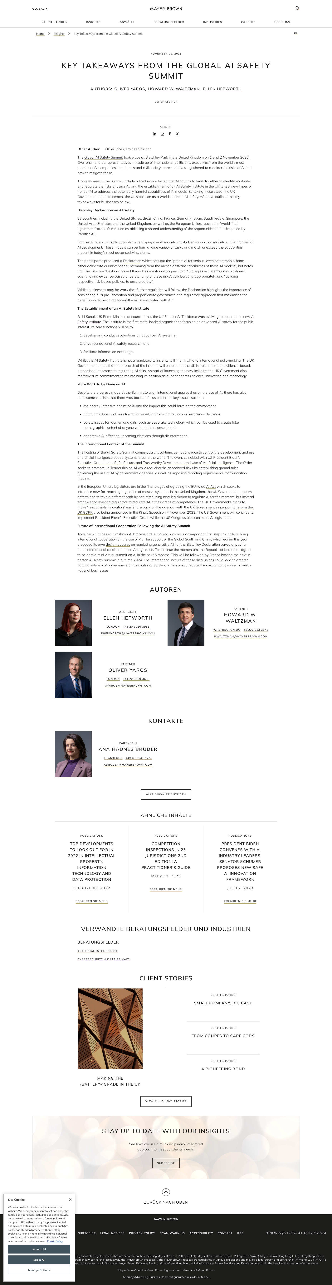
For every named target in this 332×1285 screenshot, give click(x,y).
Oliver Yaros (129, 88)
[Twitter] (177, 135)
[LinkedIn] (154, 135)
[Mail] (162, 134)
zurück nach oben (166, 1202)
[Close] (70, 1199)
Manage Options (39, 1270)
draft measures (118, 544)
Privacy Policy (142, 1233)
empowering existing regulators (102, 502)
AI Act (211, 486)
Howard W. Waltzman (174, 88)
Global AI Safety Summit (103, 157)
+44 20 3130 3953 (136, 626)
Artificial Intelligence (97, 951)
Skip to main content (19, 3)
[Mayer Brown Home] (166, 8)
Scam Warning (172, 1233)
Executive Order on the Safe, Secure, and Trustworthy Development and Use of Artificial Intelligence (155, 462)
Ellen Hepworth (222, 88)
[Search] (297, 8)
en (296, 33)
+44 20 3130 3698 (136, 679)
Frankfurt (113, 758)
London (113, 626)
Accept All (39, 1249)
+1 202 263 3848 (256, 629)
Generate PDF (166, 101)
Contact (225, 1233)
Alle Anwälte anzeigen (166, 794)
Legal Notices (112, 1233)
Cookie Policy (55, 1241)
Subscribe (166, 1163)
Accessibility (201, 1233)
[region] (39, 1238)
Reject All (39, 1259)
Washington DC (226, 629)
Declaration (132, 261)
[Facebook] (170, 135)
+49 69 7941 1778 (139, 758)
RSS (240, 1233)
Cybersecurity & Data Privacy (103, 959)
